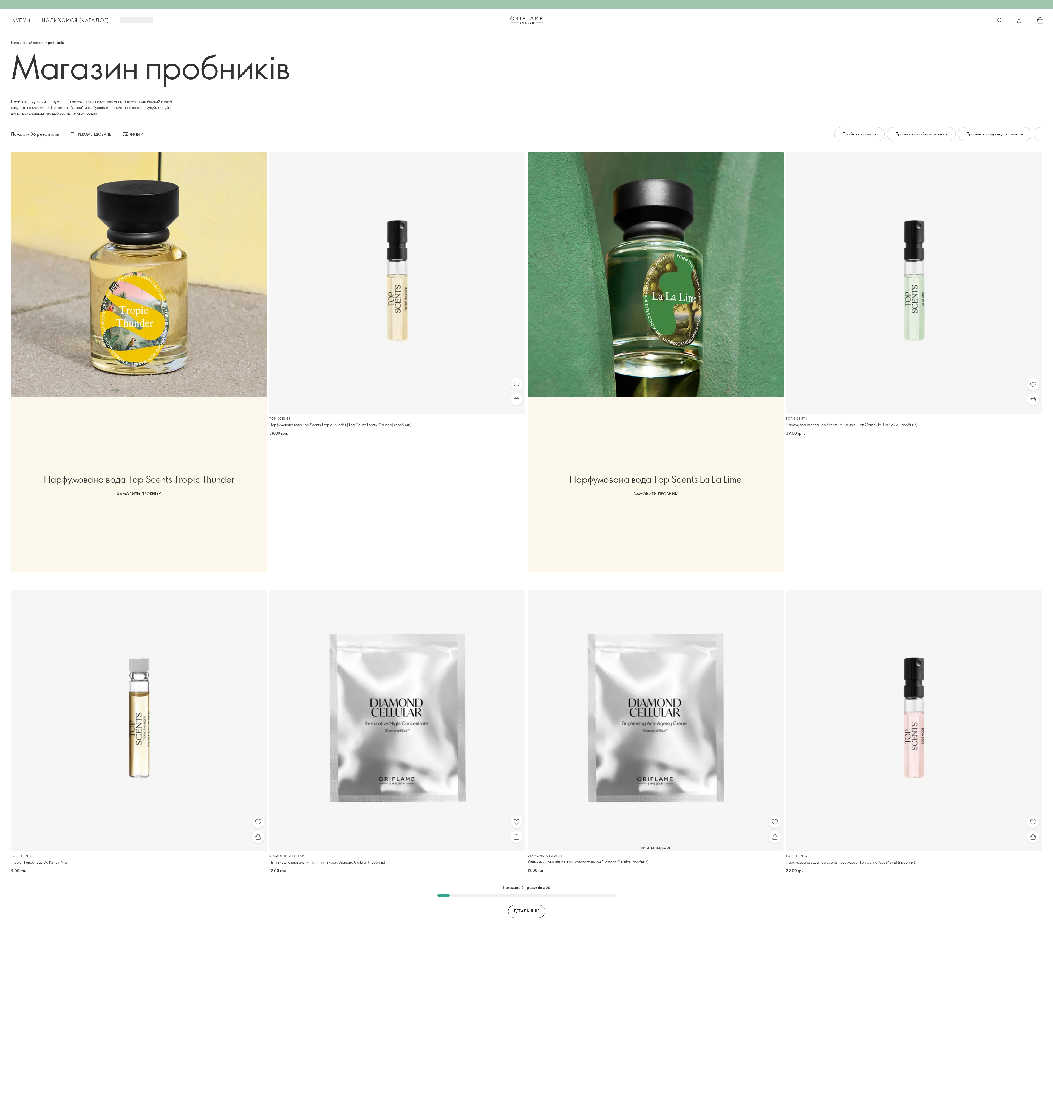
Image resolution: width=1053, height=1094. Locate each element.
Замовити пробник (139, 493)
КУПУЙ (21, 20)
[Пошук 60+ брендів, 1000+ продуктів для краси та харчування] (1000, 20)
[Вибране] (516, 384)
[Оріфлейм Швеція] (526, 20)
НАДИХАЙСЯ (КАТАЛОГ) (75, 20)
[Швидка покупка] (516, 399)
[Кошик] (1040, 20)
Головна (18, 42)
